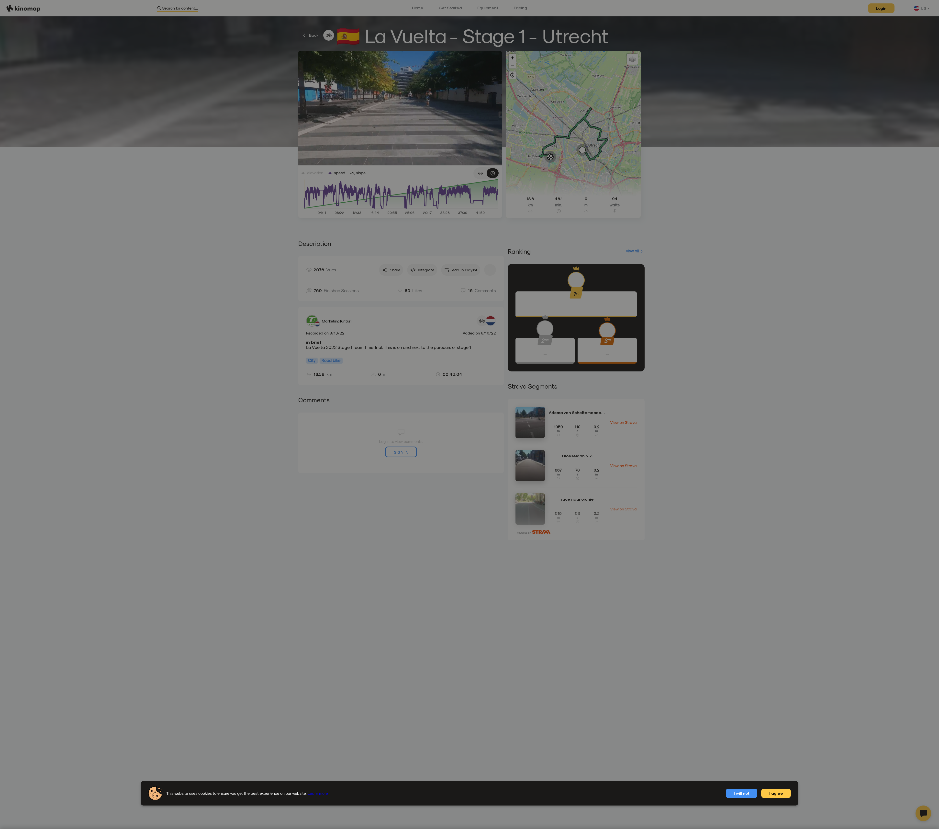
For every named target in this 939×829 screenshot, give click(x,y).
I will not (741, 793)
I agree (776, 793)
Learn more (318, 793)
